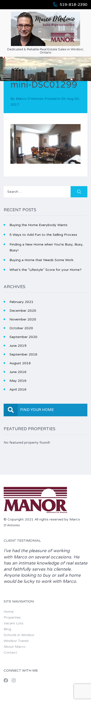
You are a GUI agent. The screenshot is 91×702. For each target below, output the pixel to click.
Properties (12, 617)
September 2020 (23, 337)
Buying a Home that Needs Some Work (41, 260)
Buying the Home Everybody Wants (38, 225)
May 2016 (17, 381)
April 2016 (17, 389)
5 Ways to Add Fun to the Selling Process (43, 235)
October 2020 (21, 328)
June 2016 (17, 372)
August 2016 (20, 363)
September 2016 (23, 354)
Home (9, 612)
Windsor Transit (16, 641)
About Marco (14, 647)
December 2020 (22, 311)
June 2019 (17, 346)
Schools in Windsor (19, 635)
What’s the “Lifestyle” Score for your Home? (45, 270)
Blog (7, 629)
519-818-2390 (73, 4)
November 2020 (22, 319)
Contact (10, 652)
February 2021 (21, 302)
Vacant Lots (13, 623)
